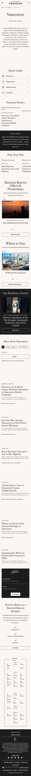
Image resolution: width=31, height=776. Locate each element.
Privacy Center (15, 764)
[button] (12, 229)
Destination (6, 579)
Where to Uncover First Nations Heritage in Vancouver (13, 526)
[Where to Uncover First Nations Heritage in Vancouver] (12, 508)
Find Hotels (15, 594)
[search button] (29, 3)
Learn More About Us (8, 762)
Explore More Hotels (15, 284)
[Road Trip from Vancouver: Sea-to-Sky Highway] (8, 160)
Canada (9, 7)
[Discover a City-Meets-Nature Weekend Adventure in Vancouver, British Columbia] (11, 108)
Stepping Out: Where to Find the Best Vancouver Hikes (13, 556)
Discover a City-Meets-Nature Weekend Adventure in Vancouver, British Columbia (10, 120)
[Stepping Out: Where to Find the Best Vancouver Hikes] (7, 542)
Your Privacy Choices (24, 767)
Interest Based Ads (7, 770)
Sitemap (15, 770)
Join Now (15, 648)
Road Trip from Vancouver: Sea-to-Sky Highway (10, 168)
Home (2, 7)
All (3, 347)
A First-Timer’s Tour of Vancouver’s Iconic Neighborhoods (13, 488)
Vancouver (25, 163)
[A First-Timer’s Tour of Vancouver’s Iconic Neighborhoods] (11, 471)
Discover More (15, 234)
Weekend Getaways (7, 112)
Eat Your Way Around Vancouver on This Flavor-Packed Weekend (14, 423)
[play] (15, 305)
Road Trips (4, 163)
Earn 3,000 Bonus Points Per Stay (15, 223)
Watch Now (15, 330)
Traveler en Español (15, 734)
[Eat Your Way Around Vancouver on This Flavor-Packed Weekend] (8, 409)
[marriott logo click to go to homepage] (15, 2)
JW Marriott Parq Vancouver (15, 273)
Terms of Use (24, 762)
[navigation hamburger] (2, 3)
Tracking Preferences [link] (23, 770)
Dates (5, 586)
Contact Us (17, 762)
